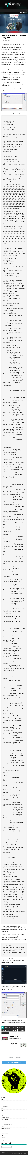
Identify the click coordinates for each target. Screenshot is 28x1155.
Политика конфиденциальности (19, 1153)
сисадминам (4, 1133)
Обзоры (3, 1126)
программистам (5, 1128)
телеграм (21, 1030)
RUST (2, 1113)
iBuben (11, 40)
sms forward (20, 1027)
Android (3, 1097)
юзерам (3, 1139)
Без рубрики (4, 1119)
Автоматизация (5, 1117)
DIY (2, 1104)
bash (2, 1099)
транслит (5, 1033)
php (2, 1110)
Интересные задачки (6, 1124)
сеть (2, 1131)
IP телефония (4, 1106)
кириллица (6, 1030)
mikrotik (7, 1027)
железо (3, 1122)
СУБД (2, 1135)
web (2, 1115)
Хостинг (3, 1137)
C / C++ (3, 1101)
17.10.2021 (5, 40)
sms (13, 1027)
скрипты (14, 1030)
